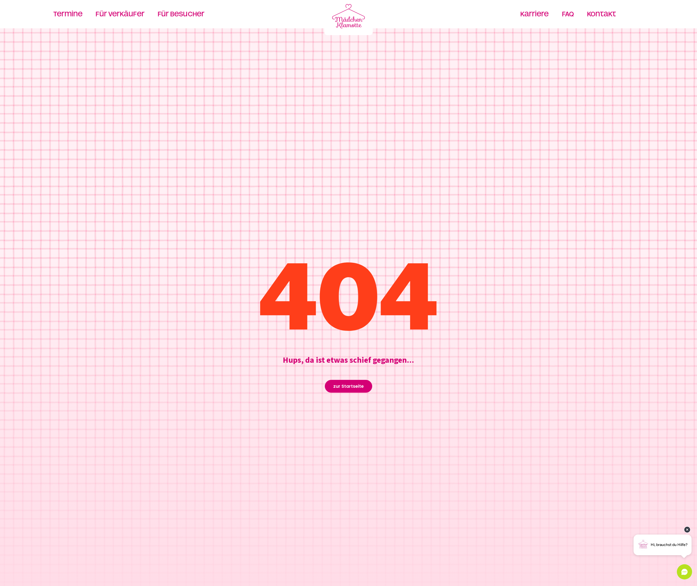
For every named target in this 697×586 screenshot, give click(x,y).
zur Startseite (348, 386)
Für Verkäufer (120, 14)
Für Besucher (181, 14)
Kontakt (601, 14)
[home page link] (348, 16)
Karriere (534, 14)
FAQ (568, 14)
